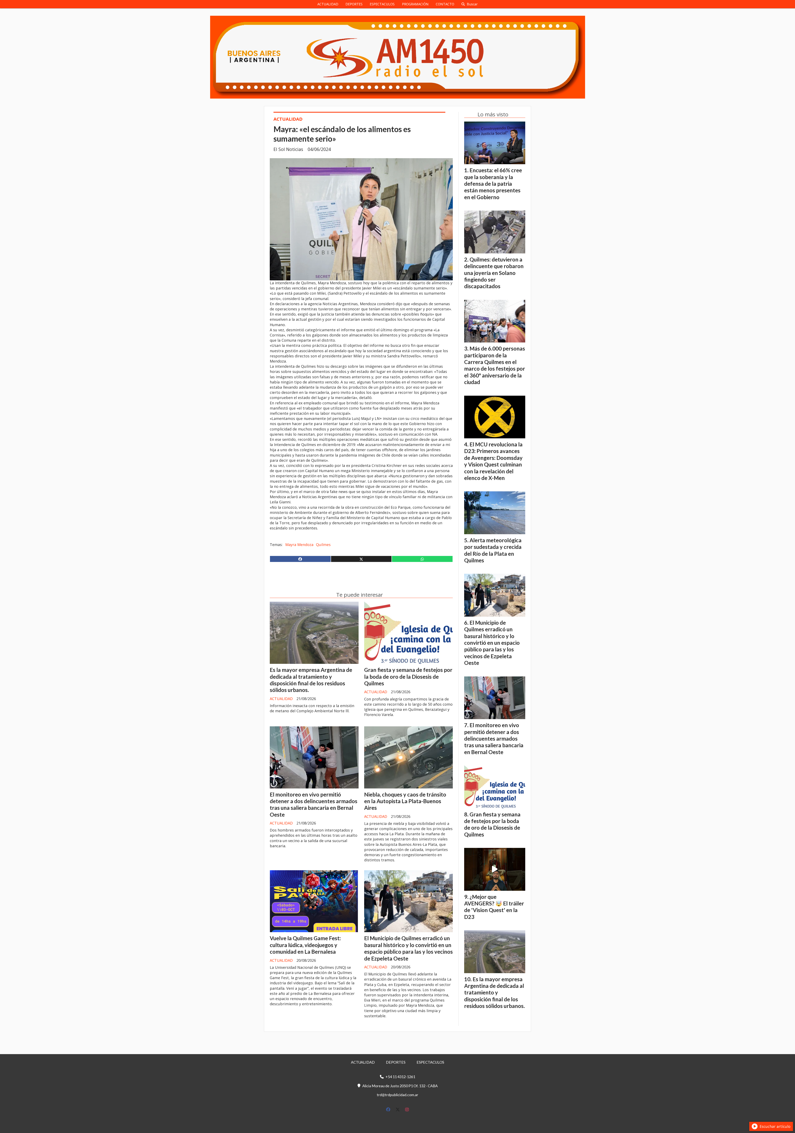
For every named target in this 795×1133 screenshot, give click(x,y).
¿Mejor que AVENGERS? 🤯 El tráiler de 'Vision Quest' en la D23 (494, 906)
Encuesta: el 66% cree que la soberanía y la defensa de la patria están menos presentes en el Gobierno (493, 183)
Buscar (472, 4)
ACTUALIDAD (327, 4)
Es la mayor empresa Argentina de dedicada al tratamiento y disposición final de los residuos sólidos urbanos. (311, 680)
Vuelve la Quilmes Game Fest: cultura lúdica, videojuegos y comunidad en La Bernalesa (305, 945)
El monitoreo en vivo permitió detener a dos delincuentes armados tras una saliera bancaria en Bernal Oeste (313, 804)
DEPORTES (354, 4)
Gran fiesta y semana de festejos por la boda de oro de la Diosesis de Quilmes (408, 677)
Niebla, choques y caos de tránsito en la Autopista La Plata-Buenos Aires (405, 801)
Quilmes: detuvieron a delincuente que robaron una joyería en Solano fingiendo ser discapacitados (494, 273)
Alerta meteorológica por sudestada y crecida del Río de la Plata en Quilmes (493, 550)
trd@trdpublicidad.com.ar (397, 1094)
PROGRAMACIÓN (415, 4)
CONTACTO (445, 4)
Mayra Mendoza (299, 544)
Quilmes (323, 544)
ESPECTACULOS (382, 4)
